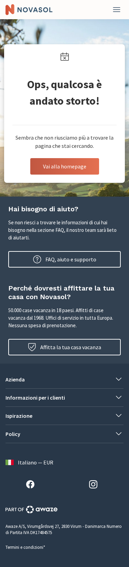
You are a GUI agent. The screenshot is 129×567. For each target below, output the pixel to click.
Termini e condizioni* (25, 547)
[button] (64, 379)
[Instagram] (96, 485)
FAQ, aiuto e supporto (70, 259)
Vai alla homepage (64, 166)
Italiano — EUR (35, 462)
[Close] (116, 9)
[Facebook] (33, 485)
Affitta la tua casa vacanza (70, 347)
